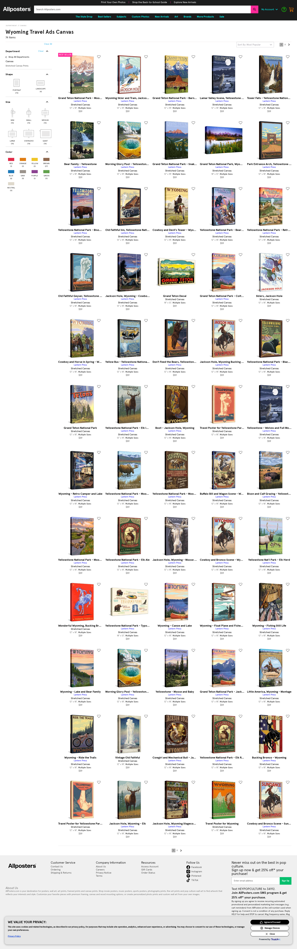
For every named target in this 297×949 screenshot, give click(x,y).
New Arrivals (162, 16)
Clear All (48, 44)
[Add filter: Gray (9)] (23, 171)
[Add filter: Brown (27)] (46, 158)
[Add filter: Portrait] (17, 83)
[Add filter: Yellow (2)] (35, 158)
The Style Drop (84, 16)
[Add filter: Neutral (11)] (11, 183)
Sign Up (285, 881)
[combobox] (142, 9)
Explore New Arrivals (185, 2)
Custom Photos (140, 16)
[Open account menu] (276, 9)
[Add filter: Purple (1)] (35, 171)
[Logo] (17, 9)
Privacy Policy (14, 936)
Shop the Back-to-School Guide (149, 2)
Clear (41, 51)
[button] (113, 2)
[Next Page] (289, 45)
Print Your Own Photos (113, 2)
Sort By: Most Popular (249, 44)
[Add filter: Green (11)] (46, 171)
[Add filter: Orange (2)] (23, 158)
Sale (222, 16)
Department (11, 25)
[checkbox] (12, 115)
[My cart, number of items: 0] (291, 9)
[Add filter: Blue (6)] (11, 171)
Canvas (23, 25)
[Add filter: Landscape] (41, 82)
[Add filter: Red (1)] (11, 158)
